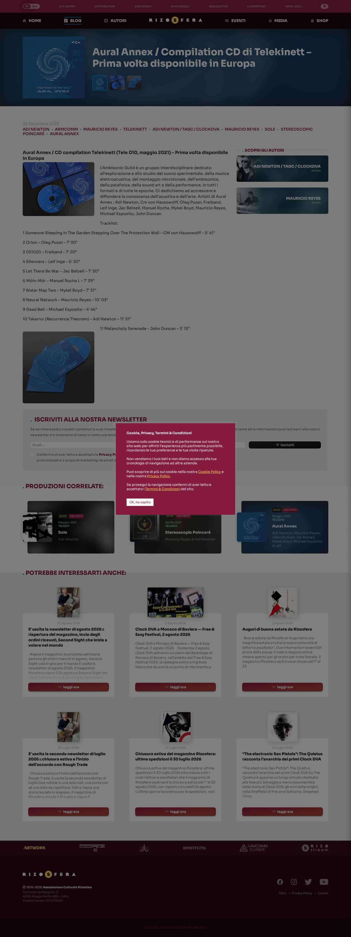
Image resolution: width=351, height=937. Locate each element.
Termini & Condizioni (162, 489)
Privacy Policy (158, 476)
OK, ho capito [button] (140, 502)
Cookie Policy (209, 472)
